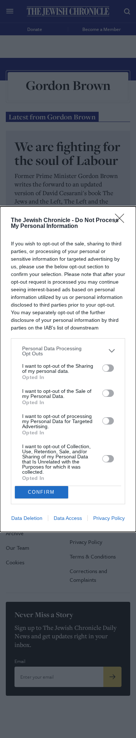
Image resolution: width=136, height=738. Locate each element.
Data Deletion (26, 518)
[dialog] (68, 369)
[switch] (108, 368)
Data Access (68, 518)
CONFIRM (41, 492)
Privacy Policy (109, 518)
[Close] (122, 221)
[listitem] (68, 351)
